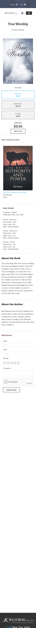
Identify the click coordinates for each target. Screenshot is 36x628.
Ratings (5, 358)
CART (22, 5)
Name (5, 341)
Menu (29, 13)
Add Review (7, 335)
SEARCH (13, 5)
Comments (7, 368)
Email (5, 350)
